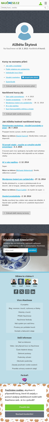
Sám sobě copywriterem (15, 97)
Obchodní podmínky (24, 361)
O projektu (24, 304)
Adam (35, 286)
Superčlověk (10, 82)
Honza (28, 286)
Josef (21, 286)
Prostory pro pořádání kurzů (24, 327)
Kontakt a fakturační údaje (24, 331)
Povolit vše (25, 407)
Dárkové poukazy (24, 353)
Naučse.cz (10, 3)
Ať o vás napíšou (12, 106)
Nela (13, 286)
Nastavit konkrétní (24, 414)
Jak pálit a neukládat (13, 66)
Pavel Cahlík (21, 190)
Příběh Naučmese (24, 316)
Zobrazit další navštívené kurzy (17, 114)
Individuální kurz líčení (14, 73)
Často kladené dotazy (24, 350)
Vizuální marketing (13, 77)
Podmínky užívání (24, 357)
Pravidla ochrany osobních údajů (24, 368)
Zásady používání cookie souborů (24, 365)
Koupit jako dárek (31, 77)
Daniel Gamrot (22, 136)
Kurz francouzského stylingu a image (20, 109)
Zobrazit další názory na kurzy (17, 213)
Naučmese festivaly (24, 320)
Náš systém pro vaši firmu (24, 323)
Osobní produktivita (13, 100)
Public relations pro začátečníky (18, 69)
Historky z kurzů (24, 312)
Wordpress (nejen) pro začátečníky (19, 103)
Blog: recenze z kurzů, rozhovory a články (24, 308)
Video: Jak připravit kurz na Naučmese (24, 346)
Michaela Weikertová (24, 170)
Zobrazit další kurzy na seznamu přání (20, 86)
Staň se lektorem (24, 342)
